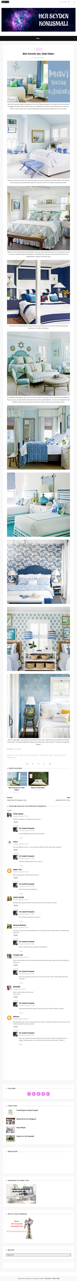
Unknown (16, 1017)
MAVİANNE (16, 987)
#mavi (51, 755)
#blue (17, 755)
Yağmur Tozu (17, 869)
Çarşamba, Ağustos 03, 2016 (27, 1005)
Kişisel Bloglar (21, 1128)
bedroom (38, 49)
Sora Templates (27, 1278)
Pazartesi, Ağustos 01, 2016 (20, 816)
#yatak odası (11, 757)
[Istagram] (38, 1094)
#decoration (35, 755)
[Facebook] (29, 1094)
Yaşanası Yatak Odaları (38, 788)
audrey (15, 842)
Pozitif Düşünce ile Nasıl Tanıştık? (27, 1110)
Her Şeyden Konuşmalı (26, 828)
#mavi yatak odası (60, 755)
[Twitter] (34, 1094)
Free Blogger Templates (38, 1278)
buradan (14, 749)
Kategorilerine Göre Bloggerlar (26, 1119)
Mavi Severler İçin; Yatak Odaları (16, 789)
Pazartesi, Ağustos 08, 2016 (20, 1019)
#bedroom (10, 755)
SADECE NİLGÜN (18, 897)
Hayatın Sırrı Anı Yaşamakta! (25, 1136)
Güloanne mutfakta (19, 925)
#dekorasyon (44, 755)
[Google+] (48, 1094)
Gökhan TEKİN (55, 1278)
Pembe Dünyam (18, 814)
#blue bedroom (25, 755)
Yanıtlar (16, 826)
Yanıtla (16, 822)
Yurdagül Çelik (18, 955)
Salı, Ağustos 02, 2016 (19, 989)
